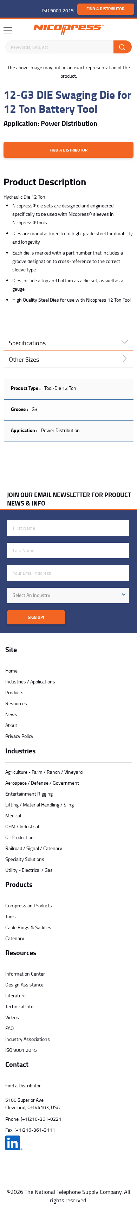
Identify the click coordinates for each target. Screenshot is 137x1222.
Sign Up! (36, 617)
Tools (10, 916)
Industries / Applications (30, 681)
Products (14, 692)
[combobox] (68, 595)
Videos (12, 1017)
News (11, 714)
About (11, 725)
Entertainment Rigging (29, 793)
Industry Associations (27, 1039)
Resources (16, 703)
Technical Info (19, 1006)
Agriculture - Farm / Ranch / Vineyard (44, 771)
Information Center (25, 973)
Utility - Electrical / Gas (29, 870)
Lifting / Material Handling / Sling (39, 804)
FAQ (9, 1028)
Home (11, 670)
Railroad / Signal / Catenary (33, 848)
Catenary (14, 938)
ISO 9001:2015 (58, 10)
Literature (15, 995)
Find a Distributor (105, 9)
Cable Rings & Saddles (28, 927)
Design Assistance (24, 984)
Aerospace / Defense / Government (42, 782)
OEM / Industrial (22, 826)
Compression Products (28, 905)
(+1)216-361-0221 (41, 1118)
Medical (13, 815)
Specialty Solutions (24, 859)
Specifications (27, 343)
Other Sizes (24, 359)
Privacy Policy (19, 736)
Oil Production (19, 837)
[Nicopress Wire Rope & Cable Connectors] (68, 30)
